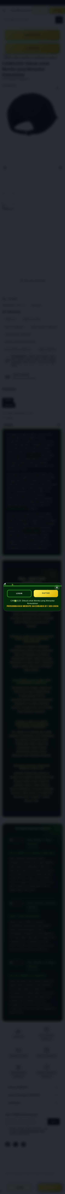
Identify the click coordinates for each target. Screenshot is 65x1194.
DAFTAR (46, 593)
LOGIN (19, 593)
